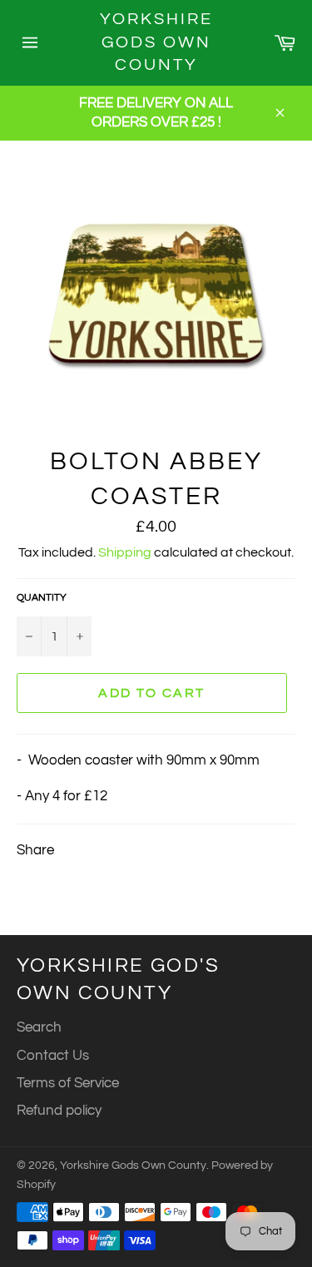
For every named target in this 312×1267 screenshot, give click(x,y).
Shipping (124, 552)
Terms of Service (68, 1083)
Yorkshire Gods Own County (156, 42)
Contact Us (53, 1055)
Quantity (42, 597)
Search (39, 1027)
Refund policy (59, 1110)
